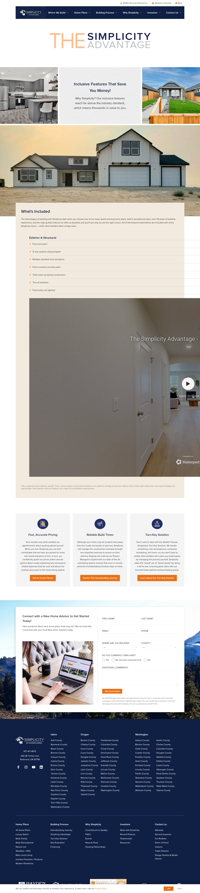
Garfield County (163, 757)
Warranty (159, 830)
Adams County (142, 740)
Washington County (60, 806)
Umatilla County (108, 786)
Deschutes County (109, 752)
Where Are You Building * (116, 643)
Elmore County (58, 765)
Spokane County (164, 777)
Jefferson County (109, 761)
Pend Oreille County (166, 773)
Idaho (54, 734)
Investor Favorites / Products (29, 859)
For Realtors (160, 838)
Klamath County (108, 765)
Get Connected (112, 691)
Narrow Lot (21, 846)
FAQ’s (88, 834)
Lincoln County (108, 769)
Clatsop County (88, 744)
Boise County (57, 748)
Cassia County (57, 761)
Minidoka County (59, 786)
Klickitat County (142, 765)
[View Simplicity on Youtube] (33, 767)
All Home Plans (23, 830)
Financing (55, 846)
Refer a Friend (161, 842)
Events (88, 838)
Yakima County (163, 790)
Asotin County (163, 740)
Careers (158, 846)
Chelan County (163, 744)
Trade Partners (162, 850)
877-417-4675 (30, 751)
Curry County (87, 752)
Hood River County (110, 757)
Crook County (107, 748)
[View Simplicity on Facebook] (18, 767)
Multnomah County (110, 777)
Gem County (57, 769)
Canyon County (58, 757)
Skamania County (143, 777)
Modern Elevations (24, 863)
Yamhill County (88, 794)
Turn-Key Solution (58, 838)
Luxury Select (22, 834)
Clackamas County (110, 740)
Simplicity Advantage (60, 834)
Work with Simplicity (129, 830)
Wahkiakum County (144, 786)
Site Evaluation (57, 842)
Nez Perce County (59, 790)
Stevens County (142, 781)
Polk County (86, 781)
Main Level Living (24, 855)
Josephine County (89, 765)
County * (146, 643)
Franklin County (142, 757)
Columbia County (109, 744)
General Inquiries (163, 834)
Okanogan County (165, 769)
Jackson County (88, 761)
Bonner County (58, 752)
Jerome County (58, 773)
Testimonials (126, 838)
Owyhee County (58, 794)
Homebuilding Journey (61, 830)
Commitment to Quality (96, 830)
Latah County (57, 781)
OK (168, 888)
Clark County (141, 748)
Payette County (58, 798)
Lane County (87, 769)
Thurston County (164, 781)
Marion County (108, 773)
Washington (141, 734)
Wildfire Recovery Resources (135, 3)
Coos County (87, 748)
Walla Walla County (165, 786)
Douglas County (88, 757)
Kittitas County (163, 761)
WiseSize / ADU (23, 850)
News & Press (91, 842)
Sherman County (109, 781)
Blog (180, 3)
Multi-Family (21, 838)
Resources (125, 842)
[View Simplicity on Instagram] (26, 767)
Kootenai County (59, 777)
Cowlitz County (142, 752)
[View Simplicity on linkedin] (41, 767)
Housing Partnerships (95, 846)
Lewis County (162, 765)
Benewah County (59, 744)
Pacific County (142, 773)
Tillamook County (89, 786)
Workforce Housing (163, 3)
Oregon (85, 734)
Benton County (88, 740)
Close (179, 888)
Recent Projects (127, 834)
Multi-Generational (24, 842)
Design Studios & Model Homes (166, 857)
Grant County (141, 761)
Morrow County (88, 777)
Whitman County (143, 790)
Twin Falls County (59, 802)
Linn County (86, 773)
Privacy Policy (100, 888)
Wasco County (87, 790)
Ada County (56, 740)
